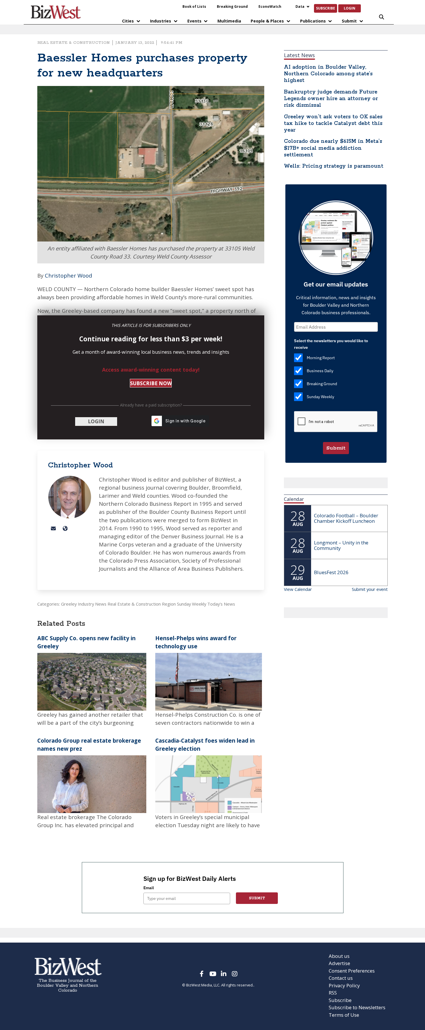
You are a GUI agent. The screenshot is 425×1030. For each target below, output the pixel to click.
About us (339, 956)
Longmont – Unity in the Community (341, 545)
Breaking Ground (232, 6)
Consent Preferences (352, 970)
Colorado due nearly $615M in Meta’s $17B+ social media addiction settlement (333, 148)
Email (148, 887)
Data (299, 6)
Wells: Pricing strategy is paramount (333, 166)
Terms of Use (344, 1015)
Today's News (221, 604)
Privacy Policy (344, 985)
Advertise (339, 963)
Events (194, 21)
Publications (313, 21)
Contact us (341, 978)
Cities (128, 21)
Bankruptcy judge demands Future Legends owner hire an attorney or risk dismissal (331, 99)
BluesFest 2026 (331, 572)
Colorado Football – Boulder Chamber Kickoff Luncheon (346, 518)
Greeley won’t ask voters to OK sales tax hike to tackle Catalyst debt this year (333, 123)
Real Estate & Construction (73, 42)
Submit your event (370, 589)
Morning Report (321, 357)
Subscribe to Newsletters (357, 1007)
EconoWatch (269, 6)
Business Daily (320, 370)
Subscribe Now (151, 383)
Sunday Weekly (191, 604)
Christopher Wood (68, 275)
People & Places (267, 21)
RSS (333, 992)
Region (169, 604)
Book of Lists (194, 6)
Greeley (69, 604)
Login (349, 8)
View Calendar (298, 589)
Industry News (92, 604)
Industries (160, 21)
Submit (349, 21)
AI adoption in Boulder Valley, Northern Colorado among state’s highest (328, 74)
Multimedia (229, 21)
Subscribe (325, 8)
